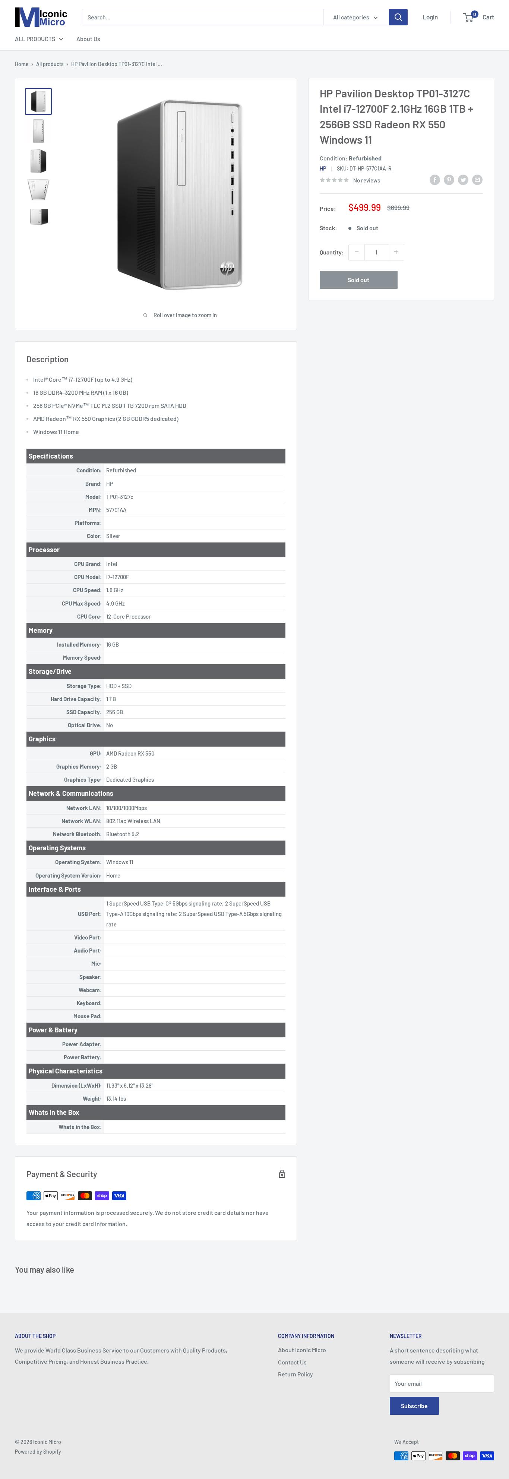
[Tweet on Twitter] (463, 179)
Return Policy (295, 1374)
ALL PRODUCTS (35, 38)
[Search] (398, 17)
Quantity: (332, 251)
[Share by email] (477, 179)
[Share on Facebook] (435, 179)
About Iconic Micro (302, 1349)
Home (22, 64)
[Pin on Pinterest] (449, 179)
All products (50, 64)
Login (430, 17)
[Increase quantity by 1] (396, 252)
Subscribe (414, 1405)
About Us (88, 38)
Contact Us (292, 1362)
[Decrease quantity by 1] (356, 252)
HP (323, 168)
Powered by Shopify (38, 1451)
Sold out (358, 279)
